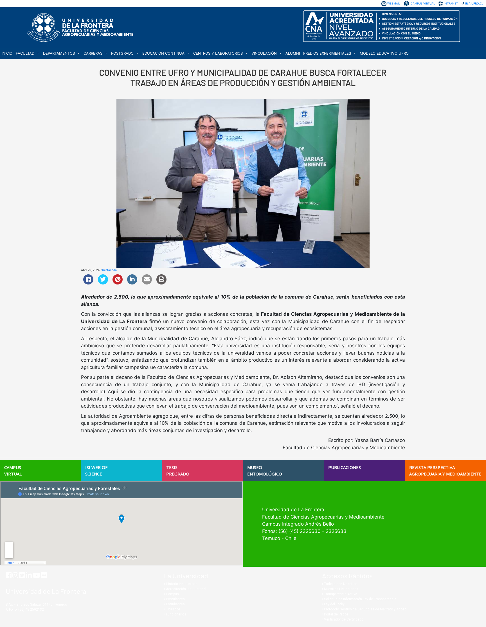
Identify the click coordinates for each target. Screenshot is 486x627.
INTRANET (451, 3)
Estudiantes (175, 604)
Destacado (109, 270)
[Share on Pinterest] (117, 282)
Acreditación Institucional (185, 589)
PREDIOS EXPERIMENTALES (327, 53)
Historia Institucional (181, 584)
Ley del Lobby (334, 604)
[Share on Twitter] (103, 282)
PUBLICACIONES (344, 467)
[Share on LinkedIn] (132, 282)
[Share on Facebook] (88, 282)
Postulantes (175, 599)
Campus (172, 594)
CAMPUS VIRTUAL (423, 3)
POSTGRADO (122, 53)
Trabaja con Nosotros (340, 584)
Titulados (173, 609)
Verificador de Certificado (343, 619)
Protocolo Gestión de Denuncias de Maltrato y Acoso (364, 609)
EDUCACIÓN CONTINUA (163, 53)
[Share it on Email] (147, 282)
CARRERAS (93, 53)
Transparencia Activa (340, 594)
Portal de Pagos (335, 614)
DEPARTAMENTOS (59, 53)
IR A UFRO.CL (474, 3)
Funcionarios (175, 614)
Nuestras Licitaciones (340, 589)
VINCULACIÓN (264, 53)
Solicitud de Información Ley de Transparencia (359, 599)
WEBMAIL (393, 3)
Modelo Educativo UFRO (384, 53)
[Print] (161, 282)
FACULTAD (25, 53)
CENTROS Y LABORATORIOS (218, 53)
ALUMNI (292, 53)
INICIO (7, 53)
